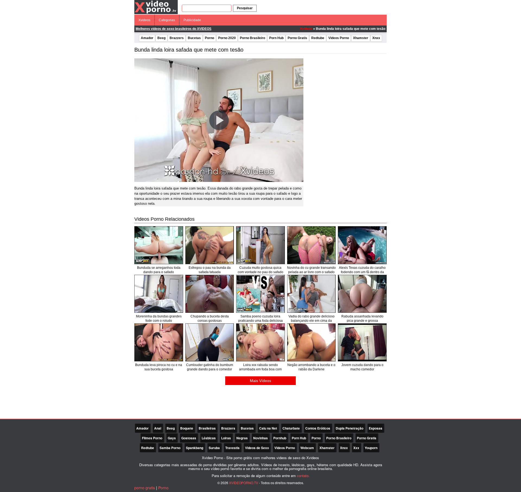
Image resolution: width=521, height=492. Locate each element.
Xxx (356, 447)
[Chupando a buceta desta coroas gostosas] (210, 294)
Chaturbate (291, 428)
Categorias (167, 20)
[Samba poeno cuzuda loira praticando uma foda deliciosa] (260, 294)
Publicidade (192, 20)
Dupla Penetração (349, 428)
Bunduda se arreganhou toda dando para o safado (158, 270)
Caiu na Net (268, 428)
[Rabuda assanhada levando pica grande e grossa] (362, 294)
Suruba (214, 447)
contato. (303, 475)
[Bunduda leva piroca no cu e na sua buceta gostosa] (159, 342)
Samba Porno (170, 447)
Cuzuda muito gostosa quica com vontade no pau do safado (260, 270)
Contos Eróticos (317, 428)
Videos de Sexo (257, 447)
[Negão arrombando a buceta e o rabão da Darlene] (311, 342)
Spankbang (194, 447)
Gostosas (188, 438)
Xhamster (360, 38)
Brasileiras (207, 428)
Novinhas (260, 438)
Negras (242, 438)
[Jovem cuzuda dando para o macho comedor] (362, 342)
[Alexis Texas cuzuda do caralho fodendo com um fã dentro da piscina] (362, 245)
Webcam (307, 447)
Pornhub (279, 438)
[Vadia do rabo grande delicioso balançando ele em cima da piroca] (311, 294)
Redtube (317, 38)
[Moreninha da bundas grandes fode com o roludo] (159, 294)
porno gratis (144, 487)
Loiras (226, 438)
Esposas (375, 428)
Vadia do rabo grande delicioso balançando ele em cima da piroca (311, 320)
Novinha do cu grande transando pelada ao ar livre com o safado (311, 270)
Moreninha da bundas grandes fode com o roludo (159, 318)
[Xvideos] (156, 7)
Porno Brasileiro (252, 38)
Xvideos (144, 20)
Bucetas (194, 38)
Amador (147, 38)
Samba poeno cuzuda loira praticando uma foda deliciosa (260, 318)
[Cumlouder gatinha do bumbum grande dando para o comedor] (210, 342)
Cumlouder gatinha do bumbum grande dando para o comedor (209, 367)
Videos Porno (338, 38)
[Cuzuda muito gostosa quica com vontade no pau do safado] (260, 245)
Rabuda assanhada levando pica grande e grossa (362, 318)
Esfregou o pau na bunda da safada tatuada (210, 270)
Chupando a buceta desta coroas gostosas (209, 318)
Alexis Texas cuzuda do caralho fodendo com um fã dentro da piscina (362, 272)
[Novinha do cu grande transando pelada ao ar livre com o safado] (311, 245)
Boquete (186, 428)
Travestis (232, 447)
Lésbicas (209, 438)
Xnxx (376, 38)
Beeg (161, 38)
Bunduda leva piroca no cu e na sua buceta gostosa (158, 367)
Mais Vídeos (260, 381)
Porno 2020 (227, 38)
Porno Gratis (297, 38)
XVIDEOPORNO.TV (243, 482)
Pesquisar (245, 8)
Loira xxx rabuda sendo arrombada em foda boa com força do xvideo (260, 369)
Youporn (371, 447)
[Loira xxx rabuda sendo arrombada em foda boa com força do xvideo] (260, 342)
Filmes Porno (152, 438)
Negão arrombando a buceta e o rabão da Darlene (311, 367)
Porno (209, 38)
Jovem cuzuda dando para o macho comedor (362, 367)
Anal (157, 428)
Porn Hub (276, 38)
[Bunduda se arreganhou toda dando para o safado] (159, 245)
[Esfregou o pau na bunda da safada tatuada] (210, 245)
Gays (172, 438)
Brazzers (177, 38)
